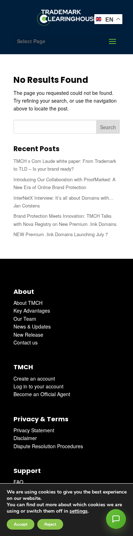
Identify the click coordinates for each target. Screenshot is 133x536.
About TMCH (28, 302)
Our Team (24, 318)
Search (108, 127)
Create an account (34, 378)
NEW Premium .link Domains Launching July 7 (60, 234)
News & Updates (32, 326)
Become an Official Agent (41, 394)
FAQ (18, 481)
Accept (20, 524)
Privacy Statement (33, 430)
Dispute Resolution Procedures (48, 446)
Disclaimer (25, 437)
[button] (116, 519)
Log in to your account (38, 386)
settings (79, 511)
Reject (50, 524)
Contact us (25, 342)
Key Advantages (31, 310)
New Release (28, 334)
